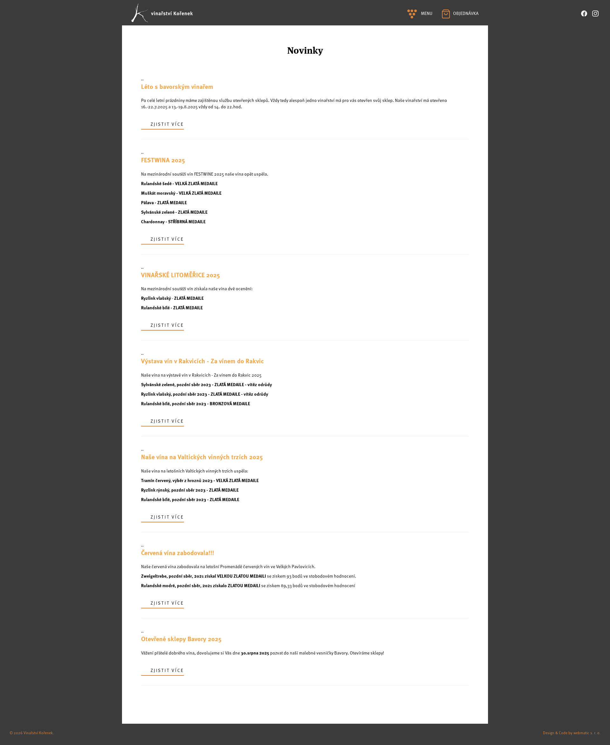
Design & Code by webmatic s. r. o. (571, 732)
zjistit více (167, 124)
